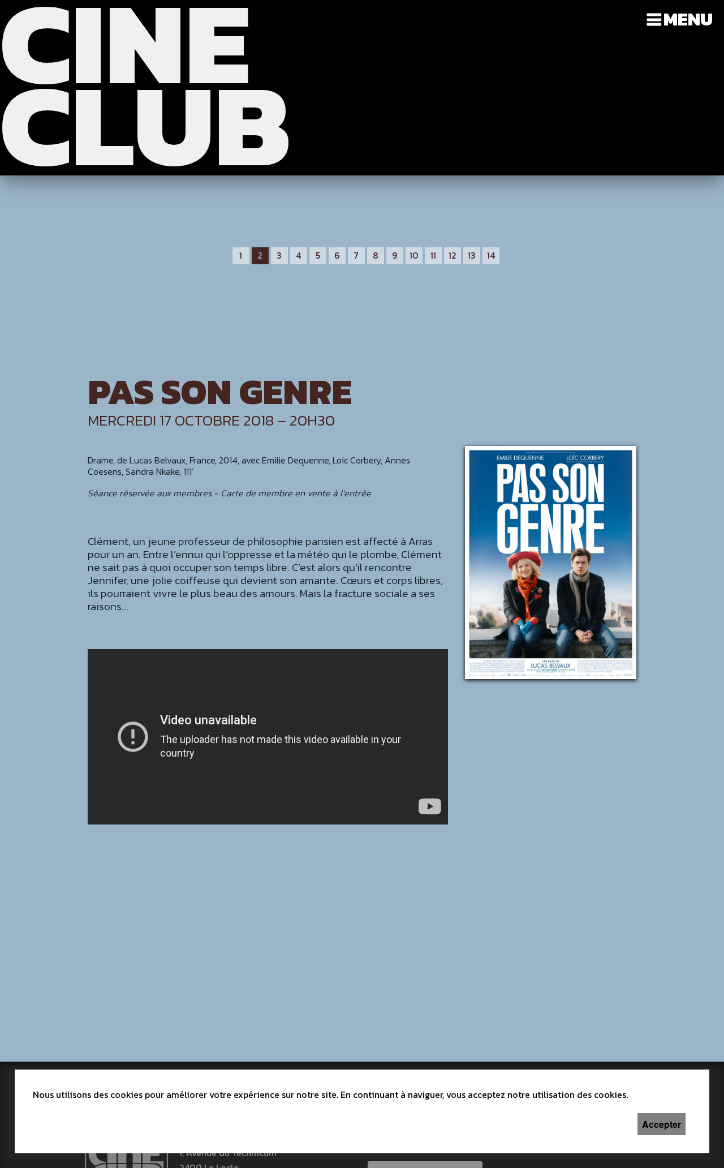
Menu (688, 19)
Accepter (661, 1124)
